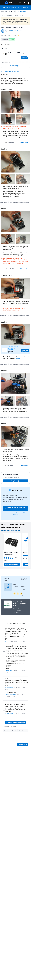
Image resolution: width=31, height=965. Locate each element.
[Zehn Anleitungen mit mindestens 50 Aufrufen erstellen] (21, 593)
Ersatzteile (4, 11)
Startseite (4, 15)
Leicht (12, 39)
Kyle (6, 30)
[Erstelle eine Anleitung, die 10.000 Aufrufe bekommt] (18, 593)
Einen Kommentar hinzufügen (15, 473)
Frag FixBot (11, 142)
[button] (20, 2)
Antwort (20, 642)
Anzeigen (24, 57)
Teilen (24, 642)
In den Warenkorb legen (11, 564)
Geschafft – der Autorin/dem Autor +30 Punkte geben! (16, 508)
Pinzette (17, 359)
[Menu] (2, 2)
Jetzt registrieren (23, 7)
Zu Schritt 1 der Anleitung (10, 71)
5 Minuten (5, 39)
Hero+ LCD (22, 15)
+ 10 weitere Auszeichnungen (19, 595)
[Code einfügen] (10, 730)
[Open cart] (24, 2)
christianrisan (9, 687)
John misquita (9, 713)
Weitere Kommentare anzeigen (16, 722)
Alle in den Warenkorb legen (11, 530)
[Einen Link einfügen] (12, 730)
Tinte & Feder (6, 579)
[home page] (9, 2)
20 (15, 35)
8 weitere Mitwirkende (16, 30)
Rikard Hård (9, 670)
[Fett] (4, 730)
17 (10, 35)
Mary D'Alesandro (10, 694)
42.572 (4, 35)
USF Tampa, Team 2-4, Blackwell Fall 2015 (20, 603)
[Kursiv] (7, 730)
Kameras (10, 15)
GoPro (16, 15)
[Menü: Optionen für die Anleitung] (29, 11)
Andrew (7, 642)
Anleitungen (12, 11)
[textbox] (15, 737)
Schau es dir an (21, 23)
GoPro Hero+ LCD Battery (16, 53)
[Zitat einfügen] (15, 730)
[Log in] (28, 2)
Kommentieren (23, 744)
